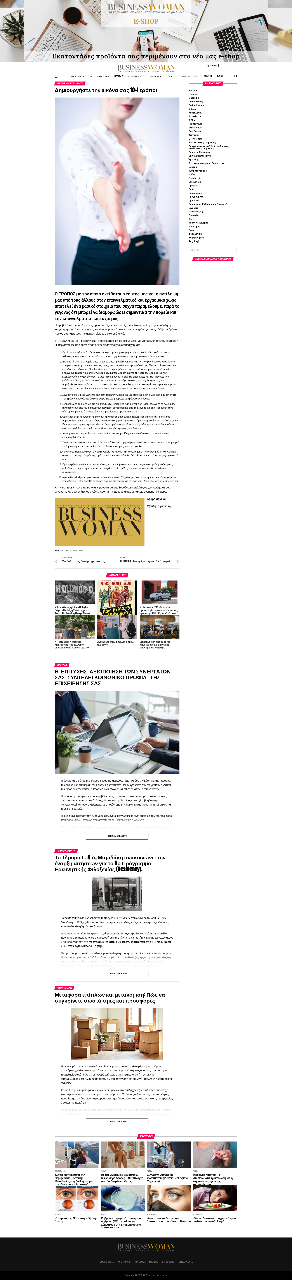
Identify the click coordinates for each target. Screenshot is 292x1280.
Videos (192, 109)
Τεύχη (192, 219)
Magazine (207, 76)
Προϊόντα (194, 200)
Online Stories (196, 105)
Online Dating (196, 101)
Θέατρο (193, 167)
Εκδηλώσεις (195, 139)
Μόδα (192, 174)
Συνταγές (193, 215)
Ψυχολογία (194, 241)
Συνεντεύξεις (136, 76)
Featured (78, 551)
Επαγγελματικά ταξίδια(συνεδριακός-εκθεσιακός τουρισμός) (209, 147)
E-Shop (220, 76)
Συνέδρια (193, 208)
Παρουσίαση (195, 193)
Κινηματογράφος (198, 171)
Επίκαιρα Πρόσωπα (199, 152)
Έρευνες (193, 159)
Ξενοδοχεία (195, 178)
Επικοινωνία (186, 1261)
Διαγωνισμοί (195, 127)
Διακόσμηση (195, 131)
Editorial (193, 90)
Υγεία (169, 76)
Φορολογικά (195, 234)
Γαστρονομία (195, 124)
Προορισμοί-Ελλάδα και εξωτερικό (208, 204)
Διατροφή (194, 135)
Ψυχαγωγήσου (196, 237)
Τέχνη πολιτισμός (187, 76)
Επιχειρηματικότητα (80, 76)
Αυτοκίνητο (195, 116)
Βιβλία (192, 120)
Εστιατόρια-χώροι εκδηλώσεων (206, 163)
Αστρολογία (195, 113)
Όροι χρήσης (107, 1261)
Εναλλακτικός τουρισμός (202, 142)
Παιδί (191, 189)
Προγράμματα (196, 196)
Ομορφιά (193, 185)
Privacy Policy (124, 1261)
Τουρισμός (103, 76)
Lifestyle (118, 76)
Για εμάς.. (140, 1261)
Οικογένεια (155, 76)
